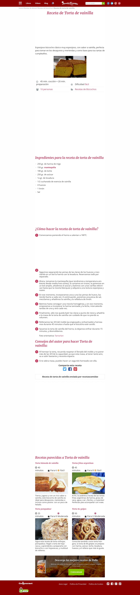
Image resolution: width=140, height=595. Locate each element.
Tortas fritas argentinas (82, 463)
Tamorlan (59, 335)
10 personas (46, 89)
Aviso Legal (63, 584)
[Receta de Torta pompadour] (51, 539)
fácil (87, 84)
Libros (28, 3)
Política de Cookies (96, 584)
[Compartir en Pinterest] (75, 369)
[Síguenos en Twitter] (112, 3)
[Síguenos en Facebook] (108, 3)
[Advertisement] (70, 29)
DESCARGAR (77, 572)
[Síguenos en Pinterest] (119, 3)
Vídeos (37, 3)
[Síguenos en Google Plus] (116, 584)
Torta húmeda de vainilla (46, 463)
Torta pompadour (43, 509)
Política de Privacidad (78, 584)
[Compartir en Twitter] (65, 369)
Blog (46, 3)
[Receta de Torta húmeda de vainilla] (51, 493)
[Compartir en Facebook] (70, 369)
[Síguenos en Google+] (115, 3)
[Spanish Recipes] (53, 3)
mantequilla (50, 167)
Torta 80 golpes (79, 509)
